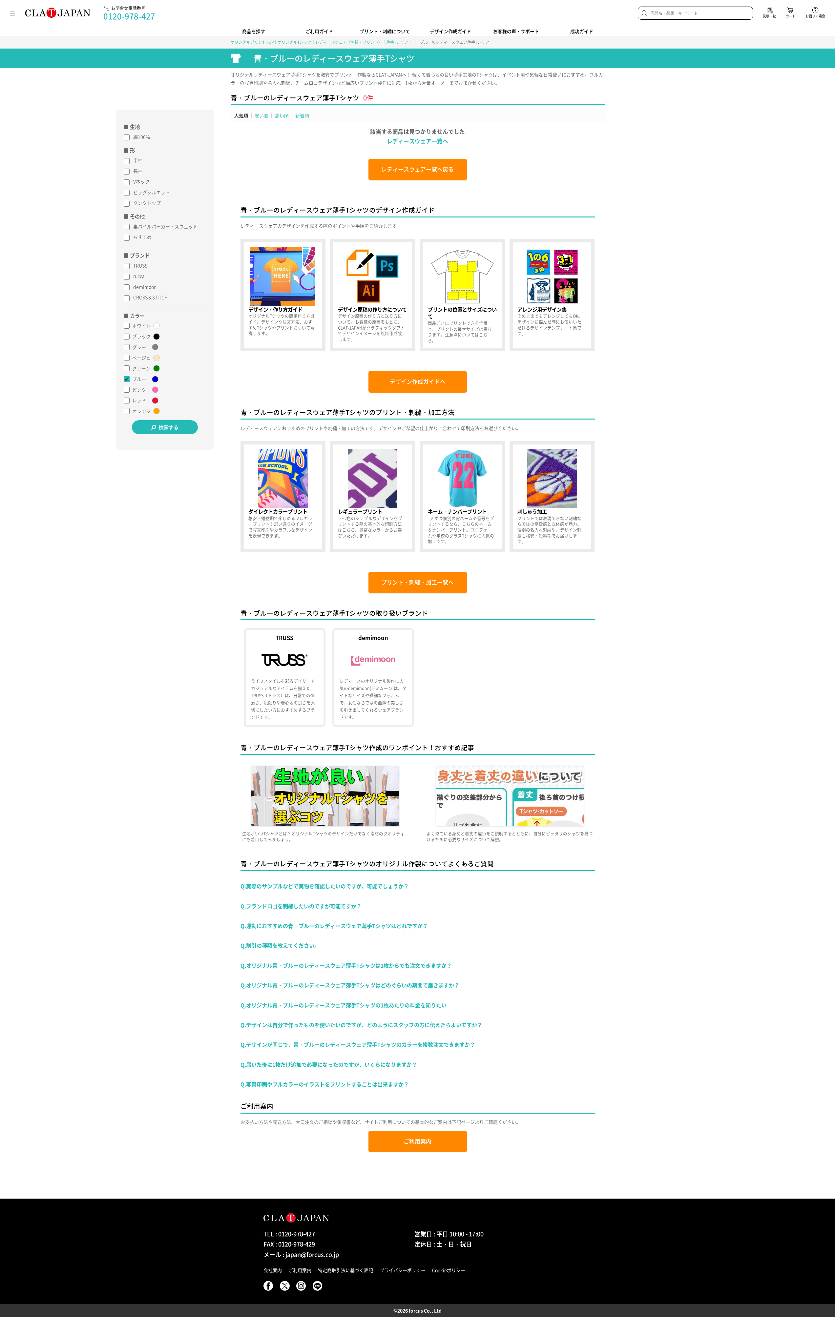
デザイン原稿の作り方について (372, 295)
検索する (168, 427)
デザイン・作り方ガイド (282, 295)
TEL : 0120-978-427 (289, 1233)
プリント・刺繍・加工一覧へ (417, 582)
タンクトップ (147, 202)
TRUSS (140, 265)
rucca (139, 276)
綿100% (141, 137)
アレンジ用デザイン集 (552, 295)
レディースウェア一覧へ (417, 141)
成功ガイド (581, 31)
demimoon (145, 286)
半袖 (137, 160)
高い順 (282, 115)
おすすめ (142, 237)
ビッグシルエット (151, 192)
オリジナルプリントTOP (252, 42)
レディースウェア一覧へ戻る (417, 169)
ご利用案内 (417, 1141)
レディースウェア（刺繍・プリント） (348, 42)
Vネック (141, 181)
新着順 (302, 115)
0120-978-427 (129, 16)
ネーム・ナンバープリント (462, 496)
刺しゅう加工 (552, 496)
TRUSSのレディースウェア (284, 677)
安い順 (261, 115)
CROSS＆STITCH (150, 297)
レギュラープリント (372, 496)
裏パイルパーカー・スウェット (165, 226)
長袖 (137, 171)
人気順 (241, 115)
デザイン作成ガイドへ (418, 381)
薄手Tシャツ (397, 42)
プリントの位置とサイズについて (462, 295)
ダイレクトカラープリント (282, 496)
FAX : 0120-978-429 (289, 1244)
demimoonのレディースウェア (373, 677)
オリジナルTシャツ (294, 42)
